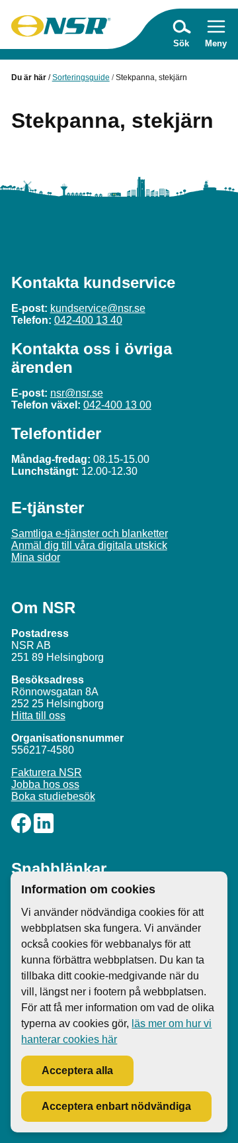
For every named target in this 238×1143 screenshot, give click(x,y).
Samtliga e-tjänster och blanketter (89, 533)
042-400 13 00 (117, 405)
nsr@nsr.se (76, 393)
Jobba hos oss (45, 784)
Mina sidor (35, 557)
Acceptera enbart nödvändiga (116, 1106)
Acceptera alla (77, 1070)
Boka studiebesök (53, 796)
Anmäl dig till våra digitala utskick (89, 545)
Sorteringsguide (81, 77)
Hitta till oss (38, 715)
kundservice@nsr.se (97, 308)
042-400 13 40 (88, 320)
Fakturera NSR (46, 772)
